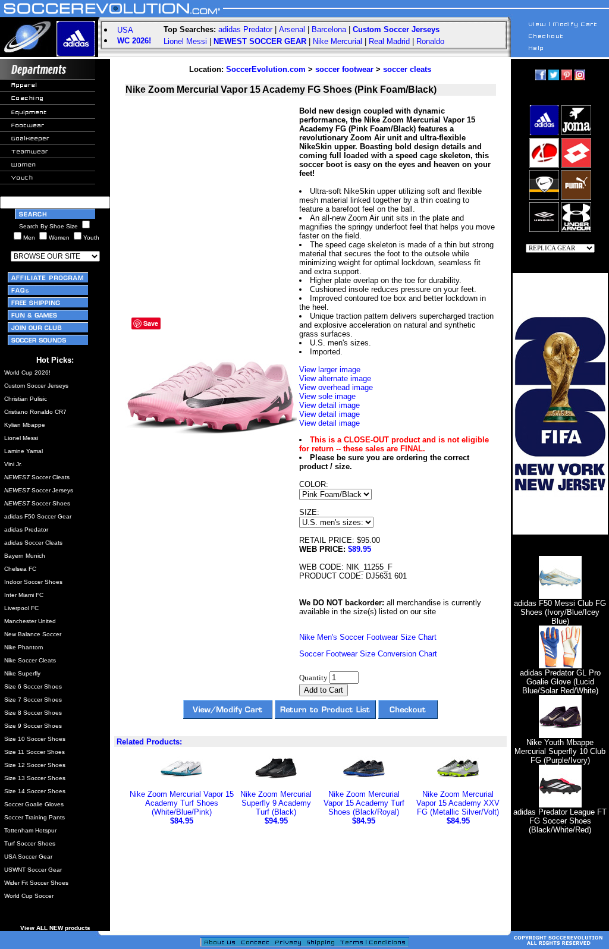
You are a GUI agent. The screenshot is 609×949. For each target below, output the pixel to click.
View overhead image (336, 387)
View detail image (329, 405)
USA (125, 30)
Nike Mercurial (337, 41)
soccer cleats (407, 69)
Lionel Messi (185, 41)
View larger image (329, 369)
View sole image (327, 396)
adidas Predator (245, 29)
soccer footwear (344, 69)
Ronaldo (430, 41)
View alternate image (335, 378)
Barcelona (329, 29)
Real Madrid (389, 41)
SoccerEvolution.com (266, 69)
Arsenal (292, 29)
